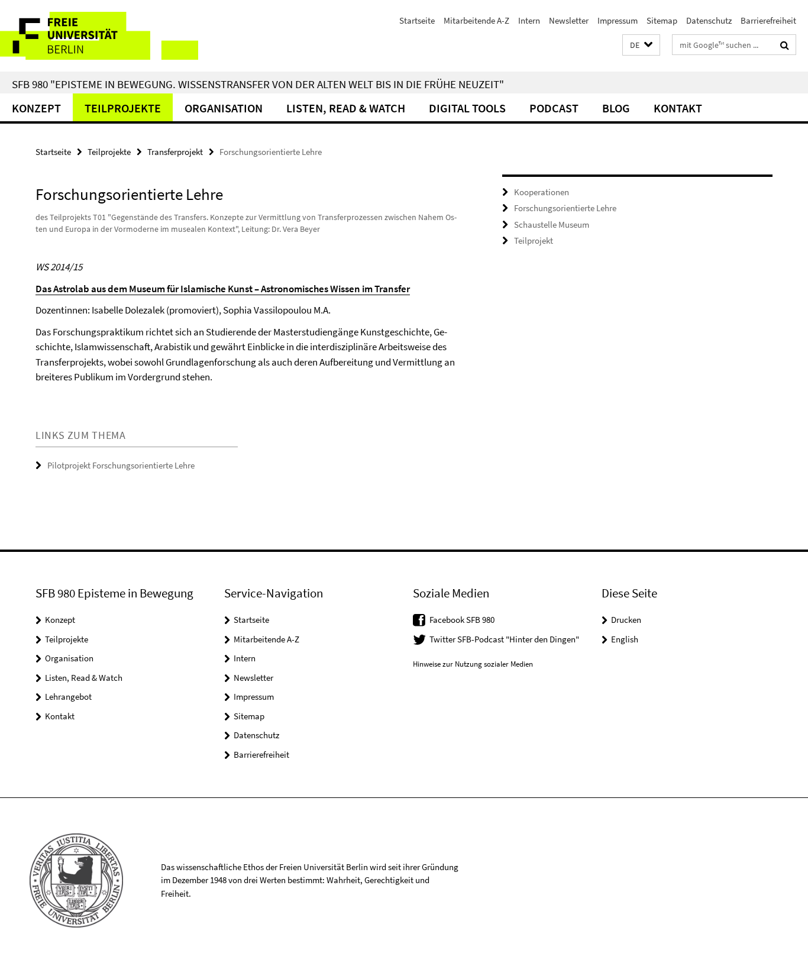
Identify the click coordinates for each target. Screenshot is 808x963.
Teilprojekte (123, 108)
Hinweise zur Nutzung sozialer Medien (473, 664)
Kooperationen (541, 192)
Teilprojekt (533, 240)
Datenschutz (709, 20)
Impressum (617, 20)
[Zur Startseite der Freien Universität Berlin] (99, 36)
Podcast (553, 108)
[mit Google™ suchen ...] (785, 44)
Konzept (36, 108)
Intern (529, 20)
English (624, 639)
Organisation (224, 108)
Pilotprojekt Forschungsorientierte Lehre (121, 465)
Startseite (417, 20)
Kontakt (678, 108)
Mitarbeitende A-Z (476, 20)
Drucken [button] (626, 619)
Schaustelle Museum (551, 224)
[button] (641, 45)
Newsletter (569, 20)
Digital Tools (467, 108)
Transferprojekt (175, 151)
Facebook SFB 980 (462, 619)
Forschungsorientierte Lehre (565, 208)
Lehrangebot (68, 696)
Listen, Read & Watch (345, 108)
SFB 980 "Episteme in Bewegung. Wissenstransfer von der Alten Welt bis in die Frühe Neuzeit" (258, 84)
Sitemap (662, 20)
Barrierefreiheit (768, 20)
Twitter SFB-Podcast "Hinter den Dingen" (504, 639)
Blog (616, 108)
